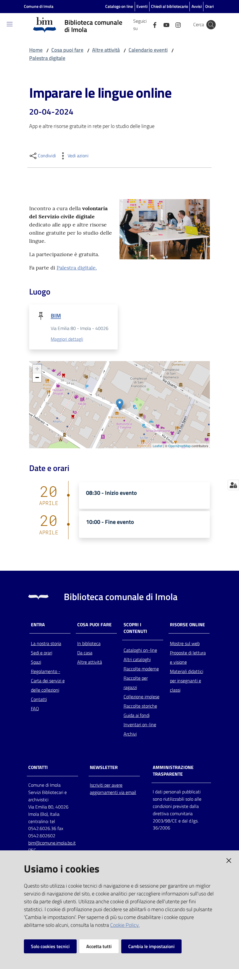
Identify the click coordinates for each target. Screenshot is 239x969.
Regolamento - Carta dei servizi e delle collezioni (48, 680)
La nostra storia (46, 643)
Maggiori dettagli (67, 339)
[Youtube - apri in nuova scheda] (164, 24)
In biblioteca (89, 643)
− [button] (37, 377)
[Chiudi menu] (218, 11)
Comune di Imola (38, 6)
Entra (38, 624)
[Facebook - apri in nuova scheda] (152, 24)
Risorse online (187, 624)
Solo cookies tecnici (50, 946)
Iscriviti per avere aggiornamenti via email (113, 788)
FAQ (35, 708)
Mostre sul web (185, 643)
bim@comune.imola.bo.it (52, 842)
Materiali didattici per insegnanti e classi (186, 680)
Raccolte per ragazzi (136, 682)
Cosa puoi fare (67, 50)
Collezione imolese (141, 696)
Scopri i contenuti (135, 628)
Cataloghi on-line (140, 650)
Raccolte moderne (141, 668)
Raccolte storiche (140, 705)
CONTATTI (38, 767)
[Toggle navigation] (9, 24)
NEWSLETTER (104, 767)
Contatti (39, 699)
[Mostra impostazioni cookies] (233, 485)
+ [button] (37, 368)
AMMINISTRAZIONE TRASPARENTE (173, 770)
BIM (56, 315)
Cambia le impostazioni (151, 946)
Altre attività (106, 50)
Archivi (130, 733)
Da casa (84, 652)
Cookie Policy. (125, 925)
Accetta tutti (99, 946)
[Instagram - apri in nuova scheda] (176, 24)
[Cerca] (211, 24)
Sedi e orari (41, 652)
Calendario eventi (148, 50)
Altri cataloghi (137, 659)
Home (36, 50)
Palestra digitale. (77, 267)
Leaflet (157, 445)
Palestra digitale (47, 58)
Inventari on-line (140, 724)
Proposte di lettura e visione (188, 657)
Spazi (36, 662)
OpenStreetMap (179, 445)
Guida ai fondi (137, 715)
